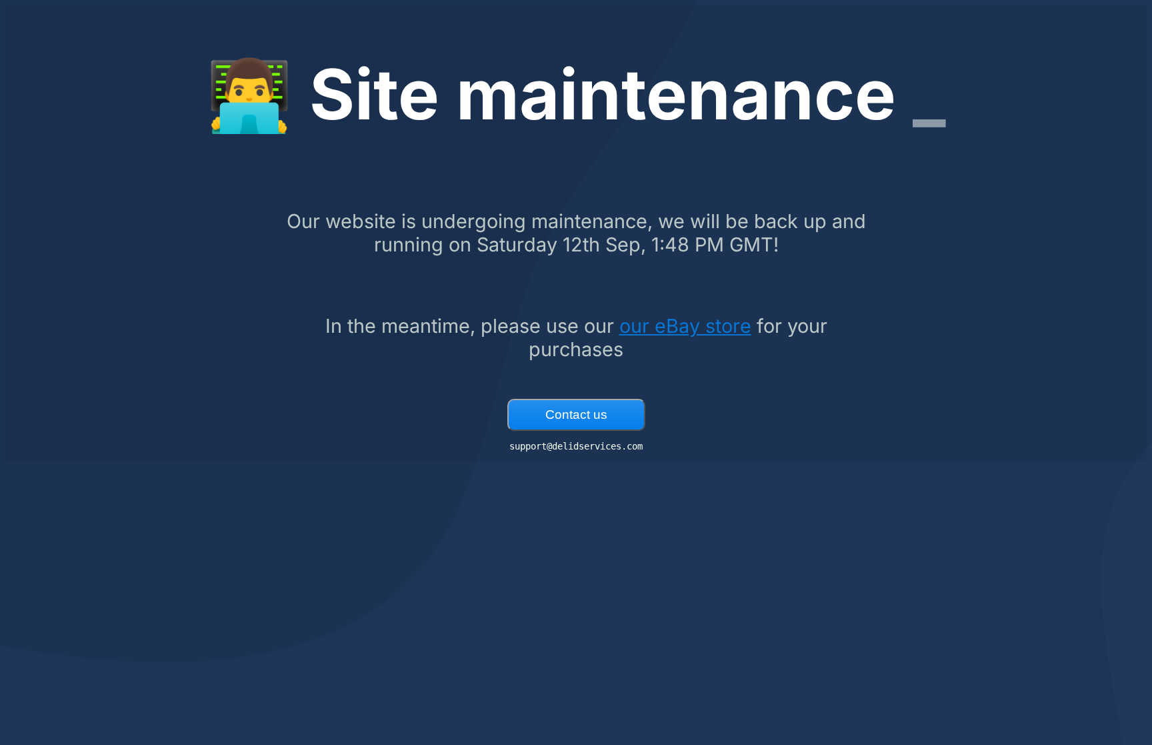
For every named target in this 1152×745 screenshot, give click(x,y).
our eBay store (685, 325)
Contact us (576, 415)
